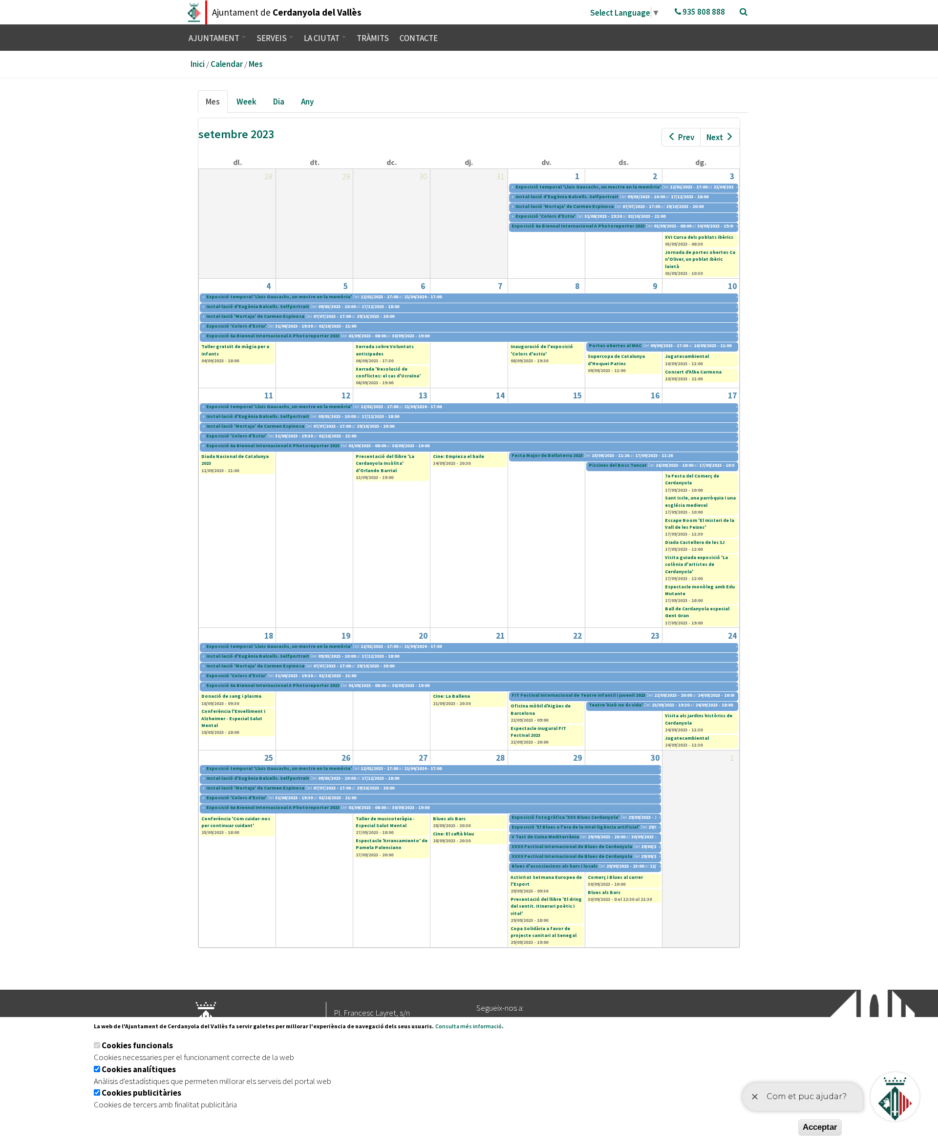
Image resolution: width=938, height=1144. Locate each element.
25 (268, 757)
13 (423, 395)
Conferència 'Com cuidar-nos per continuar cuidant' (235, 822)
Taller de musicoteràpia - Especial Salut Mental (385, 822)
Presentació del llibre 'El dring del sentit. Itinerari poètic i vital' (546, 906)
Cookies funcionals (137, 1045)
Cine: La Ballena (451, 696)
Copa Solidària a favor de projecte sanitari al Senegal (543, 931)
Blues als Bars (449, 818)
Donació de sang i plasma (231, 696)
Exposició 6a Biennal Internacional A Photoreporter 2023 (578, 226)
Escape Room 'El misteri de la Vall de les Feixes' (699, 523)
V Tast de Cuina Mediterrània (545, 836)
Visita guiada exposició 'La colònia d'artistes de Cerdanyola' (696, 564)
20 (423, 635)
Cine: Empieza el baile (458, 456)
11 (268, 395)
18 (268, 635)
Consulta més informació (468, 1026)
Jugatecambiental (687, 356)
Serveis (272, 38)
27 (423, 757)
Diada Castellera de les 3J (695, 542)
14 (500, 395)
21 (500, 635)
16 (655, 395)
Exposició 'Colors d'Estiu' (545, 216)
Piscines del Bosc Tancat (618, 465)
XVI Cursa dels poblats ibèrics (699, 237)
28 (500, 757)
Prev (686, 137)
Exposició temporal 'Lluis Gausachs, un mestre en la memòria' (588, 187)
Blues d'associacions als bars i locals (554, 866)
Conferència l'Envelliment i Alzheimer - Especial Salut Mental (233, 718)
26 (345, 757)
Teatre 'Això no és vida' (616, 705)
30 (655, 757)
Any (307, 101)
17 (732, 395)
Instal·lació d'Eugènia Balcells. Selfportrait (566, 196)
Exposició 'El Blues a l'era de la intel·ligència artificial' (576, 827)
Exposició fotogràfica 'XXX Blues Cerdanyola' (565, 817)
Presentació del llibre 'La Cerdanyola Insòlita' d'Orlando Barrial (385, 463)
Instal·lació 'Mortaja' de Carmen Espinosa (565, 206)
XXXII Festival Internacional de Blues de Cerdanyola (572, 846)
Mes (256, 64)
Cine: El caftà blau (453, 834)
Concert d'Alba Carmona (693, 372)
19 (345, 635)
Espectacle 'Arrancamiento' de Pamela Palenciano (391, 844)
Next (714, 137)
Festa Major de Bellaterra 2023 (547, 455)
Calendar (227, 64)
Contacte (419, 38)
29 (577, 757)
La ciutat (322, 38)
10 (732, 286)
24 (732, 635)
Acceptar (820, 1127)
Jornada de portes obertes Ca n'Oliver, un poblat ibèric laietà (700, 259)
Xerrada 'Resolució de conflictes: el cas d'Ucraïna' (388, 372)
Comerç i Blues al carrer (615, 877)
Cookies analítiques (139, 1069)
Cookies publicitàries (141, 1092)
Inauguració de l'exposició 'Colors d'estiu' (542, 349)
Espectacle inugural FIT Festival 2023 (538, 731)
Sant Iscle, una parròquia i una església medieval (700, 501)
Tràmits (373, 38)
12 (345, 395)
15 (577, 395)
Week (246, 101)
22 (577, 635)
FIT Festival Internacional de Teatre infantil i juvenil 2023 (578, 695)
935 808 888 (703, 11)
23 (655, 635)
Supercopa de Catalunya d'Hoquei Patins (616, 359)
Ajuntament (215, 38)
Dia (278, 101)
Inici (198, 64)
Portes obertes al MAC (615, 345)
